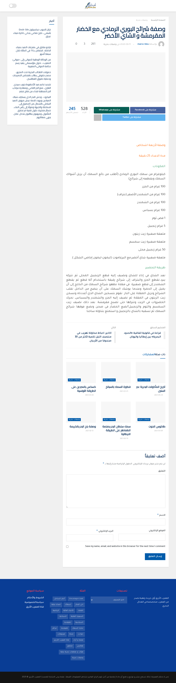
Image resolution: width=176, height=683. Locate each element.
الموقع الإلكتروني (157, 531)
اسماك (68, 605)
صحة (71, 634)
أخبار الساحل (59, 599)
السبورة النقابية (77, 616)
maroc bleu (143, 44)
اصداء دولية (56, 605)
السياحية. (63, 616)
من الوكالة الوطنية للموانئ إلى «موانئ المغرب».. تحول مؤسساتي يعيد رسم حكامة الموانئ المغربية (32, 62)
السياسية (79, 622)
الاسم (161, 514)
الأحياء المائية (68, 611)
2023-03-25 (124, 391)
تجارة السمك (77, 628)
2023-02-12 (90, 431)
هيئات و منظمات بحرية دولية (71, 652)
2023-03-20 (89, 395)
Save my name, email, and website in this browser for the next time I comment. (125, 546)
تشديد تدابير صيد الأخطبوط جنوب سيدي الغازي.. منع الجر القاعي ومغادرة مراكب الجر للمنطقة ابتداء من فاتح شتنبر (31, 87)
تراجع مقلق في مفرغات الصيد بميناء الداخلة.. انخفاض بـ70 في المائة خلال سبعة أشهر (33, 50)
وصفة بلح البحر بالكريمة (83, 426)
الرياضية (56, 611)
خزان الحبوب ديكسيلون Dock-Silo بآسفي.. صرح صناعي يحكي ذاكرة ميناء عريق (32, 32)
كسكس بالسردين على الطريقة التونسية (84, 388)
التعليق (161, 471)
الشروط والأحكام (35, 598)
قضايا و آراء (78, 640)
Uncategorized (76, 599)
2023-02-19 (124, 439)
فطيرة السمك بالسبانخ (118, 386)
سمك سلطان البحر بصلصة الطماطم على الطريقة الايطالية (116, 430)
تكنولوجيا (64, 628)
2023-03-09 (158, 431)
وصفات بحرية (141, 20)
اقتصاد (80, 611)
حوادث (80, 634)
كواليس (80, 646)
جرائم (55, 628)
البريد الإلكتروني (104, 530)
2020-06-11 (125, 44)
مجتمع (70, 646)
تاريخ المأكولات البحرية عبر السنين (150, 388)
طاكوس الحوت (157, 426)
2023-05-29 (158, 395)
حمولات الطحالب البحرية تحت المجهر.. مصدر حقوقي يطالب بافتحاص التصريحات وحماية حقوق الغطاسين (32, 75)
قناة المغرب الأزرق (61, 640)
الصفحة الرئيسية (158, 20)
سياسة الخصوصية (34, 602)
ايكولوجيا (67, 622)
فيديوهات (61, 634)
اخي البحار (79, 605)
